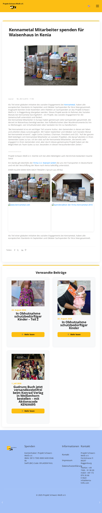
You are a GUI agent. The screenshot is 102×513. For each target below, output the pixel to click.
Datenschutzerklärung (70, 466)
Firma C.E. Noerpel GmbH (45, 163)
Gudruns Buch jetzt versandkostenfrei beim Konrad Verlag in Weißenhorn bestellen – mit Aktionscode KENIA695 (28, 396)
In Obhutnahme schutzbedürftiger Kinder (74, 325)
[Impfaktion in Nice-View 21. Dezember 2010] (99, 502)
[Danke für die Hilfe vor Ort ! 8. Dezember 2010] (2, 502)
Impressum (67, 460)
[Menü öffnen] (97, 6)
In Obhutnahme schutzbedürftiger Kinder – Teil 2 (28, 316)
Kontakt (65, 454)
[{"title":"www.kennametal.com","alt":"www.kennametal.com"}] (29, 217)
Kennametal (69, 104)
